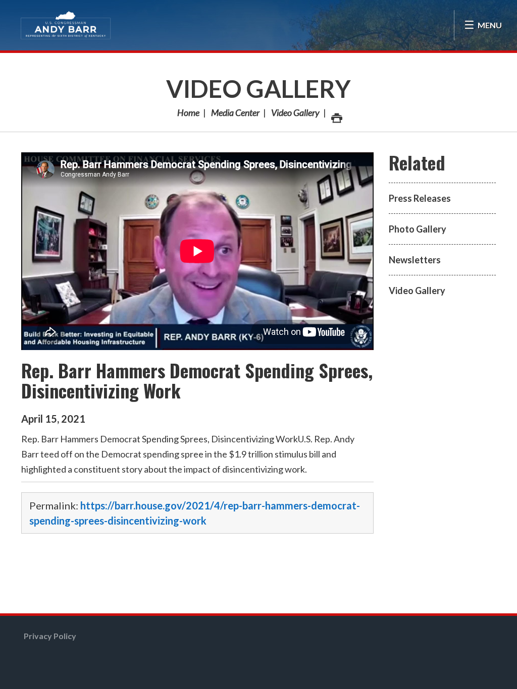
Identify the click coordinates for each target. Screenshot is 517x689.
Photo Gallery (417, 229)
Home (188, 112)
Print (335, 112)
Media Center (235, 112)
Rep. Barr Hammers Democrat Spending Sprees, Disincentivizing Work (197, 380)
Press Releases (420, 198)
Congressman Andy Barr (65, 25)
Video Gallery (258, 88)
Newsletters (415, 259)
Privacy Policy (50, 636)
